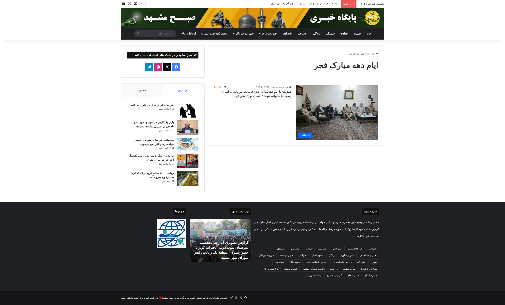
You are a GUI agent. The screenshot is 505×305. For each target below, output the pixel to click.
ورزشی (334, 268)
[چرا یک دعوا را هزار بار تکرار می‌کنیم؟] (187, 110)
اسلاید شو (295, 248)
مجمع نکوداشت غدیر (216, 33)
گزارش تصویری (334, 275)
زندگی (316, 33)
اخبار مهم (322, 248)
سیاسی (302, 255)
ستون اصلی (317, 255)
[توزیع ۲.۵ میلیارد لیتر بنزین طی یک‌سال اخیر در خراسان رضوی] (187, 161)
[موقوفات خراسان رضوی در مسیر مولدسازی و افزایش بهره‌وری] (187, 144)
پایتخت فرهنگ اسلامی (314, 268)
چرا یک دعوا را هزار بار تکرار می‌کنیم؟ (151, 104)
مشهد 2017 (294, 262)
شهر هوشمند (286, 255)
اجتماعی (302, 33)
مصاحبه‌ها (279, 262)
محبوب (141, 90)
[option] (220, 240)
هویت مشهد (349, 268)
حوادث (344, 33)
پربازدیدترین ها (271, 268)
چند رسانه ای (269, 33)
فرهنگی (330, 33)
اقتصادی (287, 33)
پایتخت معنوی (290, 268)
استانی (309, 248)
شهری (357, 33)
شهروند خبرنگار (266, 255)
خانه (368, 33)
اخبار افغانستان (355, 248)
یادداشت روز (315, 275)
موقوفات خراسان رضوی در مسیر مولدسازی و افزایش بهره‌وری (305, 3)
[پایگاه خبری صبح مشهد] (252, 18)
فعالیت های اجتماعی (341, 262)
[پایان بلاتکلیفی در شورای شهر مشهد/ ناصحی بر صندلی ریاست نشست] (187, 127)
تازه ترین (183, 90)
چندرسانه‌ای (353, 275)
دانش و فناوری (347, 255)
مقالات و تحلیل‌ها (368, 268)
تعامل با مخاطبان (368, 255)
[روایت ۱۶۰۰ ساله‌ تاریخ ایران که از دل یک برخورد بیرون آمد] (187, 178)
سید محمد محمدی (279, 87)
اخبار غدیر (337, 248)
